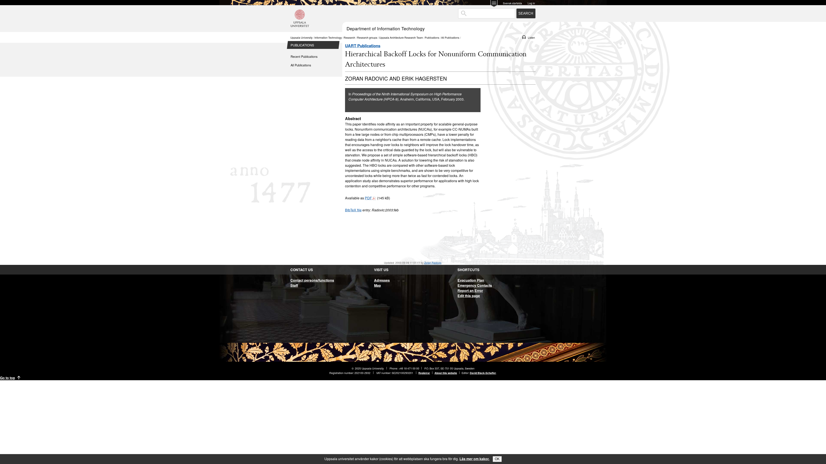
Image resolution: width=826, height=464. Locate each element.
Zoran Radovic (432, 262)
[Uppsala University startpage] (300, 29)
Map (377, 285)
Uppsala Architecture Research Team (401, 37)
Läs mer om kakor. (474, 458)
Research (349, 37)
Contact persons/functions (312, 280)
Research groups (367, 37)
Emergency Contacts (475, 285)
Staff (294, 285)
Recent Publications (304, 56)
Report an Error (470, 290)
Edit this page (469, 295)
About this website (446, 373)
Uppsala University (301, 37)
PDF (368, 197)
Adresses (382, 280)
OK (497, 459)
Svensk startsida (512, 3)
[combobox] (486, 13)
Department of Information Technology (386, 28)
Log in (531, 3)
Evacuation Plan (471, 280)
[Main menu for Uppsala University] (494, 4)
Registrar (424, 373)
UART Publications (362, 46)
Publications (432, 37)
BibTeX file (353, 210)
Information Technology (328, 37)
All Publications (450, 37)
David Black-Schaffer (483, 373)
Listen (531, 37)
